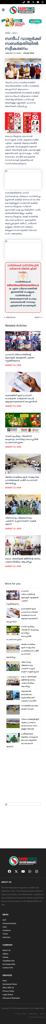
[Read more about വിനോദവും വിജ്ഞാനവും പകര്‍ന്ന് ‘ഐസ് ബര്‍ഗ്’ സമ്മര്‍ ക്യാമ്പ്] (23, 504)
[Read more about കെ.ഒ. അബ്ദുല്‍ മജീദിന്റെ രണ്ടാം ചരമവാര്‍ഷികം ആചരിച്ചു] (23, 545)
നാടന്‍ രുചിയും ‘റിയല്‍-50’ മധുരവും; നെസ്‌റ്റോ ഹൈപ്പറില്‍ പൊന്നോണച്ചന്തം (21, 439)
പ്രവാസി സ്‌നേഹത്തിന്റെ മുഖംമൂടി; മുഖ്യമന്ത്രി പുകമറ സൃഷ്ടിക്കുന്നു (19, 357)
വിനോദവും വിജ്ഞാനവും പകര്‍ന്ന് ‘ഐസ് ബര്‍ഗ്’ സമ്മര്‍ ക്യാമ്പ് (20, 521)
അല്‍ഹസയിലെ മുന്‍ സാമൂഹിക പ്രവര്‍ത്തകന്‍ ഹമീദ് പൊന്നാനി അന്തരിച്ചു (22, 480)
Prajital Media (39, 1008)
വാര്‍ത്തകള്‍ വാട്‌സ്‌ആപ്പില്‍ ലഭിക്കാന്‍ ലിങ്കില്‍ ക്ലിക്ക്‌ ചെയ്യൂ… (23, 269)
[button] (3, 10)
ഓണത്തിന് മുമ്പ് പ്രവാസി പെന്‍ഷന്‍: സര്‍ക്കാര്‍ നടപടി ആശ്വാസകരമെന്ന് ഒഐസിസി (21, 398)
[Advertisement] (23, 776)
